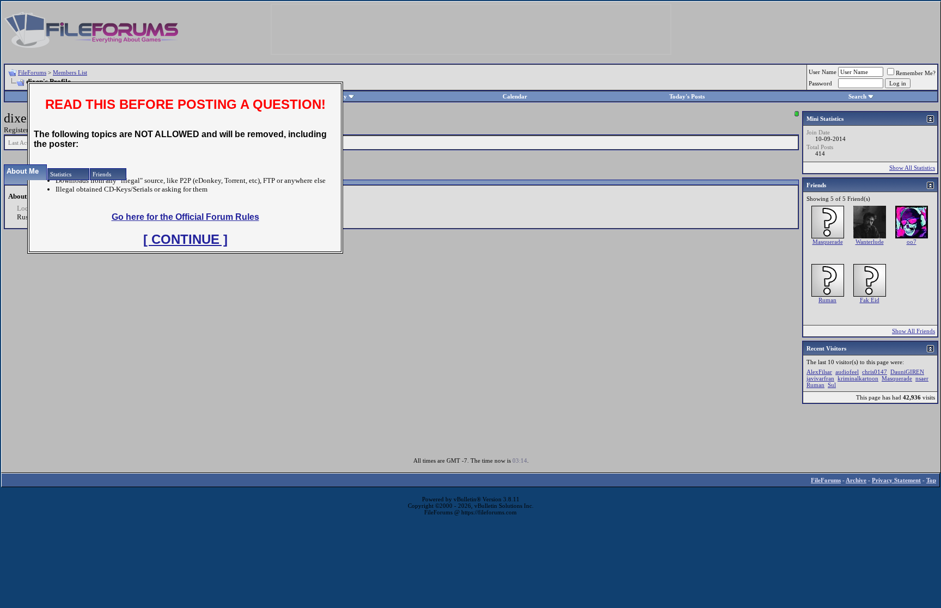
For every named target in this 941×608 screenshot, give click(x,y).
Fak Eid (869, 300)
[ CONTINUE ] (185, 239)
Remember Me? (916, 73)
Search (857, 96)
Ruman (827, 300)
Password (820, 83)
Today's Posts (687, 96)
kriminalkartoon (858, 378)
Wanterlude (870, 241)
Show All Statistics (912, 167)
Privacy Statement (896, 480)
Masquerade (827, 241)
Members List (70, 72)
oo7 (911, 241)
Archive (856, 480)
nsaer (921, 378)
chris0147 (874, 372)
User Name (822, 72)
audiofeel (847, 372)
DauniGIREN (907, 372)
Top (931, 480)
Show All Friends (913, 331)
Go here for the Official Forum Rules (185, 217)
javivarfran (820, 378)
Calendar (515, 96)
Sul (832, 385)
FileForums (32, 72)
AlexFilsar (819, 372)
